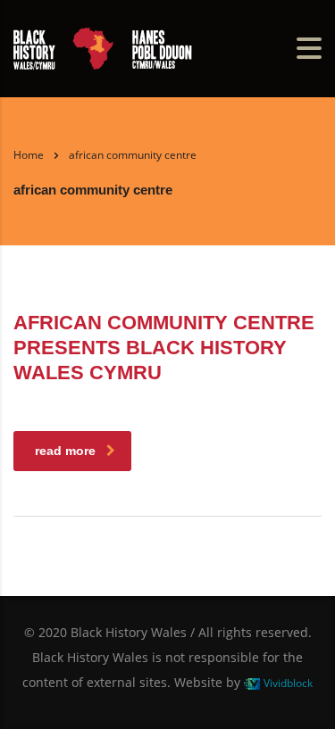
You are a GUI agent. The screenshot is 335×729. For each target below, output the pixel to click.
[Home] (102, 46)
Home (28, 154)
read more (65, 450)
